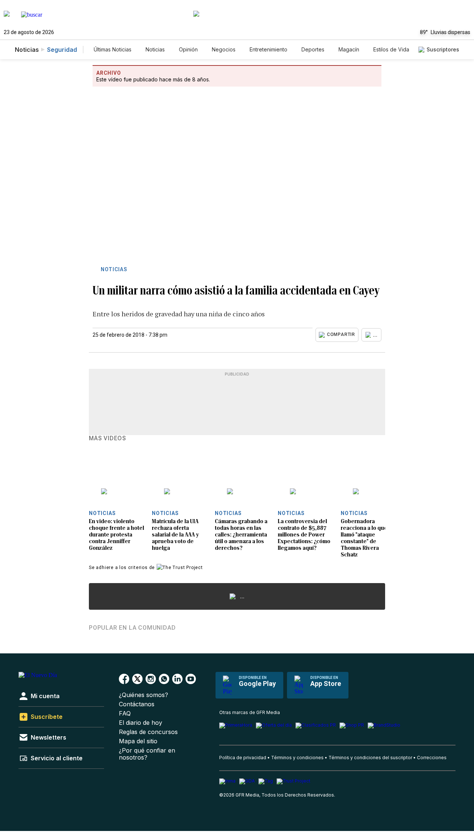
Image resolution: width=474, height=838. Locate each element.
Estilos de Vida (391, 49)
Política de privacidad (242, 757)
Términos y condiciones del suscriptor (370, 757)
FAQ (125, 713)
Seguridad (62, 49)
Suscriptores (443, 49)
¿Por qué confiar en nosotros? (147, 754)
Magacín (348, 49)
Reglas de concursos (148, 732)
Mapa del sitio (138, 741)
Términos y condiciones (297, 757)
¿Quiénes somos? (143, 695)
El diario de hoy (140, 722)
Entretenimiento (268, 49)
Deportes (312, 49)
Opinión (188, 49)
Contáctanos (136, 704)
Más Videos (107, 438)
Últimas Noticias (112, 49)
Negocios (224, 49)
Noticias (155, 49)
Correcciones (432, 757)
